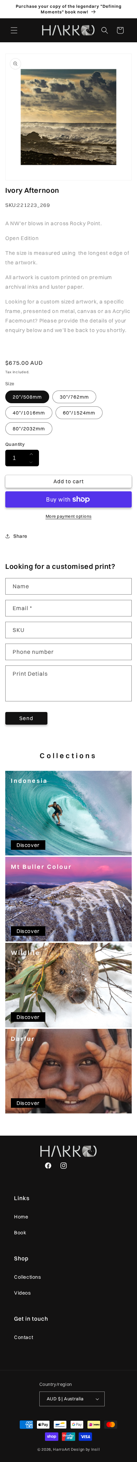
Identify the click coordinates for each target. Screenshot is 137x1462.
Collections (27, 1277)
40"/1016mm (29, 413)
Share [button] (20, 536)
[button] (14, 30)
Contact (23, 1337)
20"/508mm (27, 397)
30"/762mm (74, 397)
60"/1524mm (79, 413)
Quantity (15, 444)
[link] (68, 813)
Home (21, 1217)
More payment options (69, 516)
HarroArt (61, 1449)
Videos (22, 1293)
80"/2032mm (29, 428)
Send (26, 718)
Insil (95, 1449)
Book (20, 1232)
